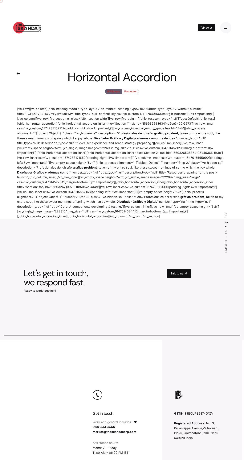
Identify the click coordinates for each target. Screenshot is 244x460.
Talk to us (177, 273)
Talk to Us (206, 27)
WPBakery (113, 91)
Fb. (226, 231)
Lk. (226, 213)
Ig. (226, 222)
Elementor (130, 91)
